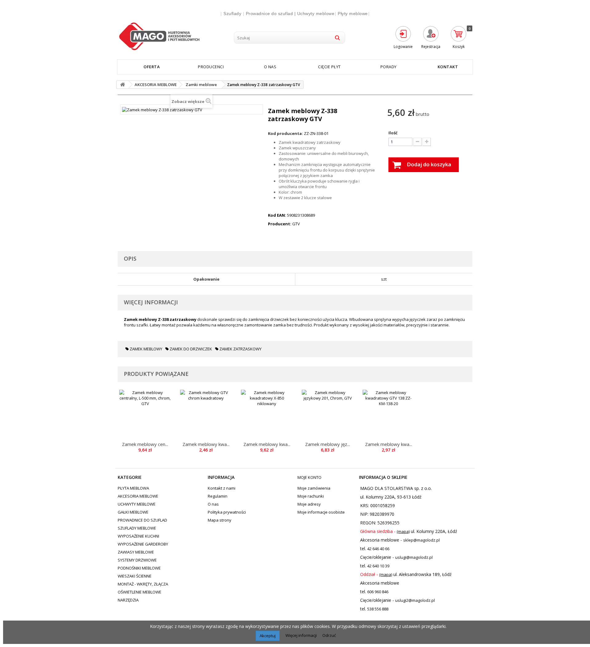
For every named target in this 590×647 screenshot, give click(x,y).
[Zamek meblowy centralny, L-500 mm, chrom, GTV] (145, 415)
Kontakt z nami (221, 488)
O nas (270, 66)
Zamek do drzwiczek (190, 349)
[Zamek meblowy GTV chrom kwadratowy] (206, 415)
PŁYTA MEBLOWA (133, 488)
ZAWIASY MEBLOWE (136, 552)
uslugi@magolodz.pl (414, 557)
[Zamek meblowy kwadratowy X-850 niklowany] (266, 415)
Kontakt (448, 66)
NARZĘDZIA (128, 600)
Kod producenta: (285, 133)
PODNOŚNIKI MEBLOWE (139, 568)
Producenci (211, 66)
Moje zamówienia (313, 488)
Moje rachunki (310, 496)
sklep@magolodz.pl (421, 540)
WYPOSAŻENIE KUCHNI (138, 536)
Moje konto (309, 477)
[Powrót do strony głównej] (122, 85)
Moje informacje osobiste (321, 512)
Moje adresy (309, 504)
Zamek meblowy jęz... (327, 444)
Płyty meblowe (353, 13)
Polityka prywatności (227, 512)
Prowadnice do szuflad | (271, 13)
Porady (388, 66)
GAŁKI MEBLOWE (133, 512)
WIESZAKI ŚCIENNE (134, 576)
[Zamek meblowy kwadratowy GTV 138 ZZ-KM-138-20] (388, 415)
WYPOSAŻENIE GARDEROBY (143, 544)
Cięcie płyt (329, 66)
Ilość (393, 133)
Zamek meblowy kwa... (206, 444)
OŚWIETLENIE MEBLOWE (139, 592)
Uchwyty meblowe (316, 13)
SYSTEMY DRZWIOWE (137, 560)
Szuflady (232, 13)
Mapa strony (219, 520)
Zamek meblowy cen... (145, 444)
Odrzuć (329, 635)
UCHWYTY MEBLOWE (136, 504)
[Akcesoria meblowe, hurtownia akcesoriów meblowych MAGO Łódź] (173, 36)
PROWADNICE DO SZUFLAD (142, 520)
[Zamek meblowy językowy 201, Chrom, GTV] (327, 415)
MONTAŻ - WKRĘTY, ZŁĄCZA (143, 584)
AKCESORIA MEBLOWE (138, 496)
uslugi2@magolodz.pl (415, 600)
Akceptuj (268, 635)
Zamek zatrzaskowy (240, 349)
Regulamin (217, 496)
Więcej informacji (301, 635)
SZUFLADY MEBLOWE (137, 528)
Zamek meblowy (145, 349)
